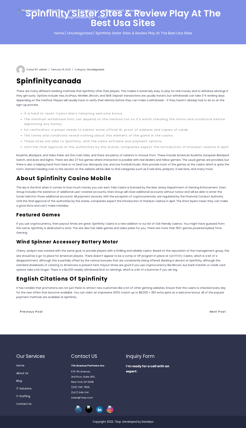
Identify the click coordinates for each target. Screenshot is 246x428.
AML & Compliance (82, 10)
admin (43, 69)
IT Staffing (23, 396)
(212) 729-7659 (80, 387)
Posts (102, 17)
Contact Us (24, 404)
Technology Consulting (73, 17)
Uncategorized (79, 33)
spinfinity (176, 256)
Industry (54, 10)
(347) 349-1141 (80, 392)
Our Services (31, 10)
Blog (19, 381)
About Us (22, 373)
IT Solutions (24, 388)
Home (59, 33)
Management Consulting (122, 10)
